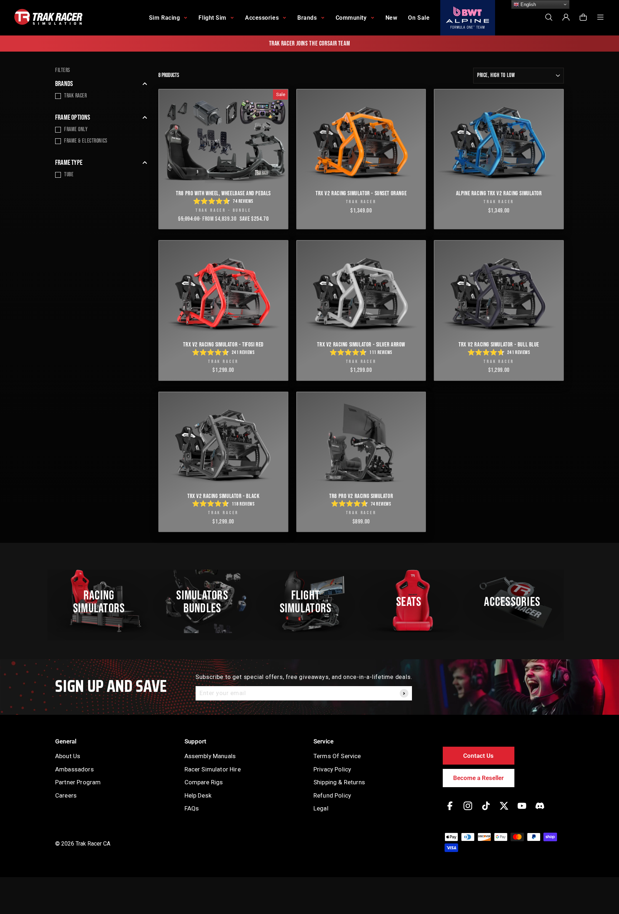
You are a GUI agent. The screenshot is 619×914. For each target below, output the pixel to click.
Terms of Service (337, 756)
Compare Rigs (203, 782)
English (527, 4)
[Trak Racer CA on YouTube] (522, 811)
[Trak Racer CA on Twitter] (504, 811)
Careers (66, 795)
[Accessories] (516, 601)
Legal (320, 808)
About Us (67, 756)
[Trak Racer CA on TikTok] (486, 811)
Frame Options (72, 117)
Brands (64, 84)
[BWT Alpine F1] (467, 17)
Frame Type (68, 162)
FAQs (191, 808)
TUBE (68, 174)
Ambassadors (74, 769)
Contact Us (478, 755)
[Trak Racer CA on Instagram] (468, 811)
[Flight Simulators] (309, 601)
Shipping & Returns (339, 782)
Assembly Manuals (210, 756)
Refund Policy (332, 795)
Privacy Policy (332, 769)
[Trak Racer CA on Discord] (540, 811)
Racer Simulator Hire (212, 769)
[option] (309, 43)
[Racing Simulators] (102, 601)
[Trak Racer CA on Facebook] (450, 811)
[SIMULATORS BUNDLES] (206, 601)
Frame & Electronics (85, 141)
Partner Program (78, 782)
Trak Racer (75, 95)
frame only (76, 129)
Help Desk (197, 795)
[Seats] (412, 601)
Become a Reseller (478, 777)
